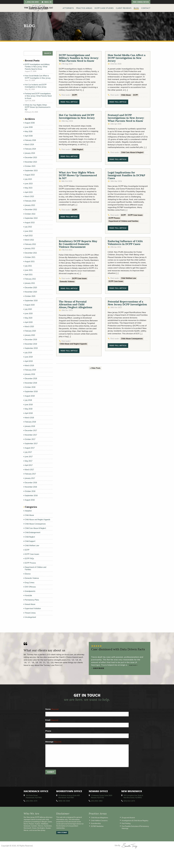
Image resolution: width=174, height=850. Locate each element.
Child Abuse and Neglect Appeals (73, 344)
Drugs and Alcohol (128, 817)
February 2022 (30, 244)
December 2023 (31, 157)
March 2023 (29, 196)
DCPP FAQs (29, 558)
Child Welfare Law (128, 278)
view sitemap (62, 833)
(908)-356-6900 (32, 2)
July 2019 (28, 353)
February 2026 (30, 140)
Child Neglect (77, 149)
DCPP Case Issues (135, 215)
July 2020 (28, 309)
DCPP (74, 95)
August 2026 (30, 123)
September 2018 (31, 391)
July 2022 (28, 227)
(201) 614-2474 (129, 801)
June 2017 (29, 456)
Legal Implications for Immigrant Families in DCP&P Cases (126, 175)
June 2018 (29, 405)
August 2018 (30, 396)
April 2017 (29, 465)
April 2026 (29, 136)
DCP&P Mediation (97, 826)
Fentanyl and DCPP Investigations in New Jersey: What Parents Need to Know (126, 117)
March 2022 (29, 240)
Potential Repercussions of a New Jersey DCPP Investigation (127, 303)
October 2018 (30, 387)
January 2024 (30, 153)
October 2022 (30, 214)
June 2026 (29, 127)
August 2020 (30, 305)
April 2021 (29, 274)
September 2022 (31, 218)
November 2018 (31, 383)
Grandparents (30, 591)
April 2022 (29, 235)
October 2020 (30, 296)
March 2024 (29, 144)
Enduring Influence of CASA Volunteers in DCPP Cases (125, 242)
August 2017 (30, 448)
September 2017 (31, 443)
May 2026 (28, 131)
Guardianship (96, 823)
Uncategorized (30, 617)
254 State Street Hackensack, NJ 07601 (34, 796)
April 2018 (29, 413)
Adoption (28, 511)
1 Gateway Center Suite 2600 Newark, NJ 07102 (101, 796)
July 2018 (28, 400)
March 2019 (29, 365)
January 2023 (30, 205)
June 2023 (29, 184)
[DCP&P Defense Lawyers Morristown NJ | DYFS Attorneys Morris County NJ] (38, 8)
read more (133, 665)
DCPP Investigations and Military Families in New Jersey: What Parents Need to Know (79, 57)
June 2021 (29, 270)
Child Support (30, 541)
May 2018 (28, 409)
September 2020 (31, 301)
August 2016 (30, 500)
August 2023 (30, 175)
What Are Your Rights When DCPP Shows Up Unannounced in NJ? (78, 175)
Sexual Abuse (30, 604)
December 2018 (31, 378)
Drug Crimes (29, 583)
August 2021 (30, 261)
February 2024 (30, 149)
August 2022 (30, 222)
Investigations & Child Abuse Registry (135, 820)
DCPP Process (114, 218)
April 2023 (29, 192)
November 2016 (31, 487)
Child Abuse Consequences (132, 339)
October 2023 (30, 166)
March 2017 (29, 470)
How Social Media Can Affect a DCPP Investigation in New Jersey (126, 57)
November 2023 (31, 162)
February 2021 (30, 279)
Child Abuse (126, 95)
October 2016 (30, 491)
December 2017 (31, 430)
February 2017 (30, 474)
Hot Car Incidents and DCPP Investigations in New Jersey (77, 116)
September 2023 (31, 170)
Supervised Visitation (33, 608)
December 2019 (31, 339)
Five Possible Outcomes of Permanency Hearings (135, 827)
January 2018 (30, 426)
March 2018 (29, 418)
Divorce (28, 574)
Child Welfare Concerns (99, 820)
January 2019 (30, 374)
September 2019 (31, 348)
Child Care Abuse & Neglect (132, 152)
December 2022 (31, 209)
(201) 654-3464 (96, 801)
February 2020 (30, 331)
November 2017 (31, 435)
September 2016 (31, 495)
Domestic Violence (67, 281)
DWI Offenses (30, 587)
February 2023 (30, 201)
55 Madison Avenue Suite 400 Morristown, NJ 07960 (69, 796)
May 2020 (28, 318)
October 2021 (30, 257)
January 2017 (30, 478)
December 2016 (31, 483)
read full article (69, 102)
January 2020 (30, 335)
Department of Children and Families (123, 221)
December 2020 (31, 287)
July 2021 (28, 266)
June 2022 (29, 231)
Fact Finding (126, 823)
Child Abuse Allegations (99, 817)
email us (47, 2)
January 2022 (30, 248)
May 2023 (28, 188)
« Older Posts (95, 368)
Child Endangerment (32, 532)
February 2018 (30, 422)
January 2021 (30, 283)
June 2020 (29, 313)
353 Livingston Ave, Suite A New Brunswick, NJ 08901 (133, 796)
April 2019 (29, 361)
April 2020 (29, 322)
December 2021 (31, 253)
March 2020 (29, 326)
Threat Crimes (30, 613)
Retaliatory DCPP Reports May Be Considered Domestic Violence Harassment (78, 243)
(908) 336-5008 (64, 801)
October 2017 (30, 439)
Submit (50, 772)
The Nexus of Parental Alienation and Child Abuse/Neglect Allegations (75, 304)
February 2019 (30, 370)
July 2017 (28, 452)
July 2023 (28, 179)
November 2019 (31, 344)
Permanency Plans (32, 600)
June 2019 (29, 357)
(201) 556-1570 (31, 801)
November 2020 (31, 292)
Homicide (28, 595)
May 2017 (28, 461)
